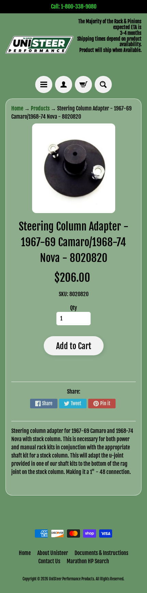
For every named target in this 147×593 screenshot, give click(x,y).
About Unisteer (52, 553)
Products (40, 108)
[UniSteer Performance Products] (39, 45)
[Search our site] (103, 84)
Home (17, 108)
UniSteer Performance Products (71, 579)
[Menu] (43, 84)
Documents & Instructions (101, 553)
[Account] (63, 84)
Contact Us (49, 561)
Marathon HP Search (88, 561)
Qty (73, 307)
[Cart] (83, 84)
